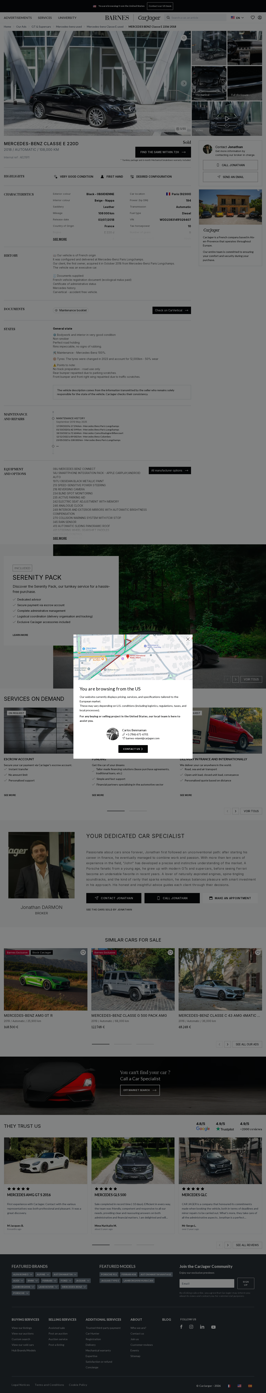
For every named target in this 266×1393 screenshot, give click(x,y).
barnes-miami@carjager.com (142, 738)
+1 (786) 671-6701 (137, 734)
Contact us (131, 748)
